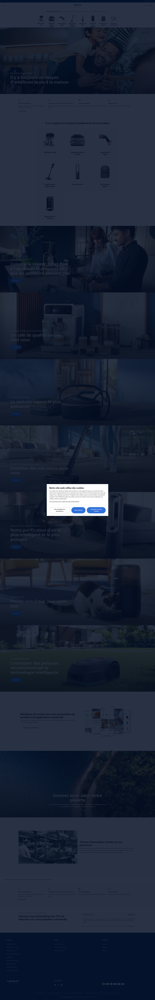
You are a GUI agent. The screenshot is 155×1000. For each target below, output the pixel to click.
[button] (116, 468)
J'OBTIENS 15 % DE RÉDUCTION (56, 518)
